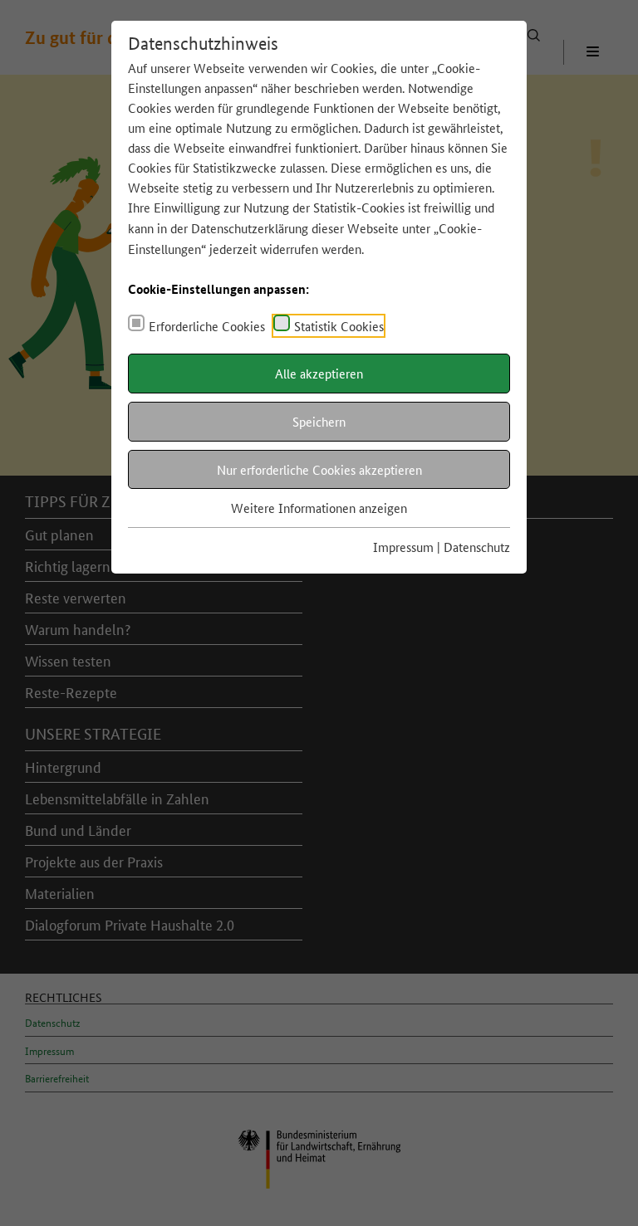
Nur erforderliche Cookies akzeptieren (319, 469)
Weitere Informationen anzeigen (319, 507)
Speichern (319, 421)
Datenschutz (477, 546)
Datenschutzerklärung (249, 228)
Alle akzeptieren (319, 373)
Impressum (403, 546)
